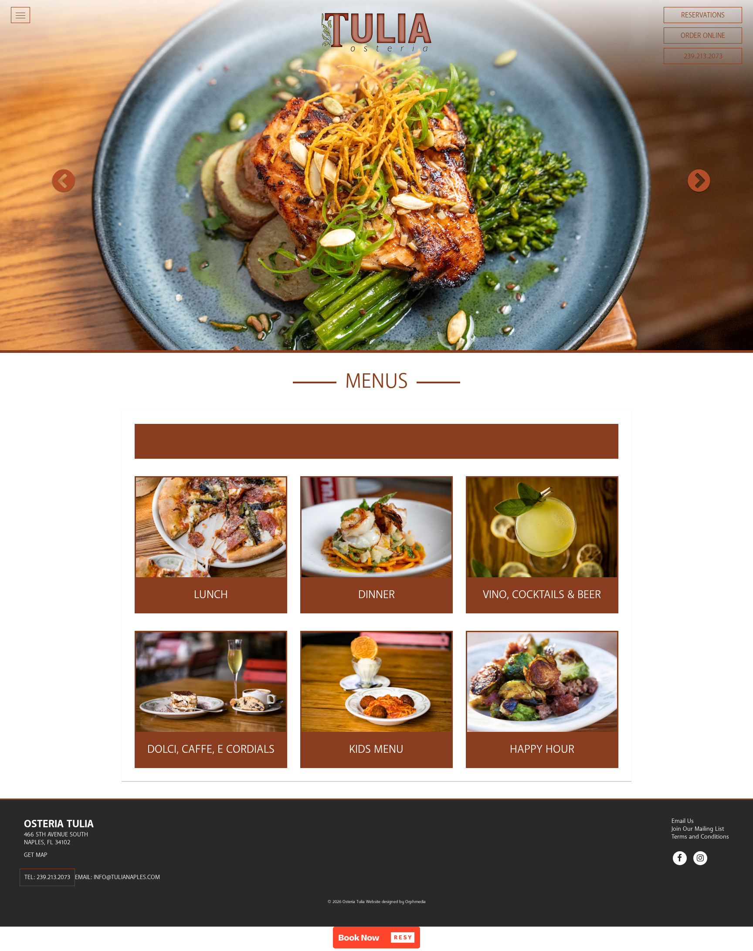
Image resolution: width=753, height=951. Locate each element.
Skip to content (32, 40)
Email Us (683, 821)
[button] (56, 176)
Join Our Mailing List (698, 829)
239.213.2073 (703, 56)
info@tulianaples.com (127, 877)
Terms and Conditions (700, 837)
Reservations (703, 15)
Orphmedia (415, 902)
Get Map (35, 855)
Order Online (703, 36)
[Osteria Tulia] (376, 32)
